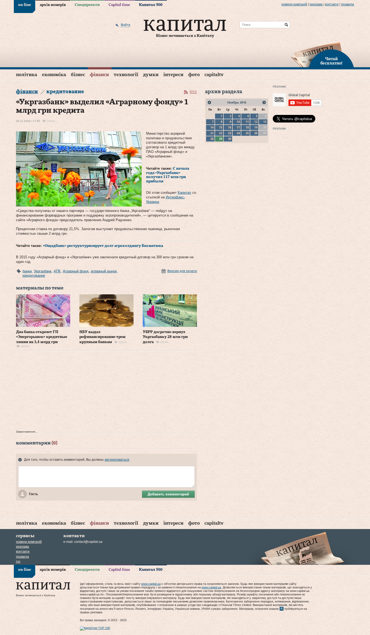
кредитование (33, 275)
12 (256, 122)
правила (347, 4)
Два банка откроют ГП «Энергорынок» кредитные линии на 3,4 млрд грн (41, 337)
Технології (126, 74)
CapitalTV (214, 74)
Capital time (119, 5)
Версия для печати (182, 271)
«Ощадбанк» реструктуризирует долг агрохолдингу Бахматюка (103, 246)
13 (265, 122)
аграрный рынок (104, 271)
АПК (57, 271)
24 (238, 133)
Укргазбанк (42, 271)
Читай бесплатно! (331, 61)
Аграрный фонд (76, 271)
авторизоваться (117, 460)
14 (212, 127)
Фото (194, 74)
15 (220, 127)
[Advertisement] (106, 392)
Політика (26, 74)
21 (212, 133)
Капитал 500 (151, 5)
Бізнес (78, 74)
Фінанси (99, 74)
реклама (316, 4)
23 (229, 133)
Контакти (332, 4)
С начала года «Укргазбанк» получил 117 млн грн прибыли (167, 175)
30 (229, 139)
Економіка (54, 74)
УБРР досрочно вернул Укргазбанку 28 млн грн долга (165, 337)
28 (212, 139)
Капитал (184, 193)
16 (229, 127)
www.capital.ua (151, 583)
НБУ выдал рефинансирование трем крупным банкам (102, 337)
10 (238, 122)
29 (220, 139)
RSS (193, 92)
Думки (150, 74)
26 (256, 133)
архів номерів (53, 5)
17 (238, 127)
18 (247, 127)
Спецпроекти (87, 5)
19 (256, 127)
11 (247, 122)
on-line (24, 5)
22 (220, 133)
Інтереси (173, 74)
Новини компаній (294, 4)
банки (27, 271)
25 (247, 133)
